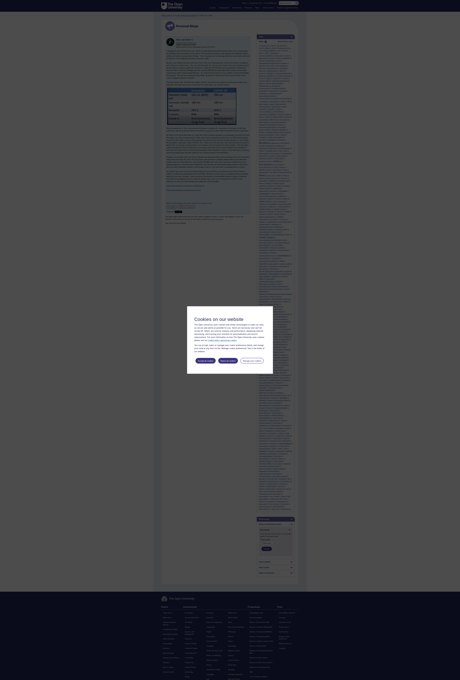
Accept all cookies (205, 361)
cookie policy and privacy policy (222, 340)
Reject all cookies (228, 361)
